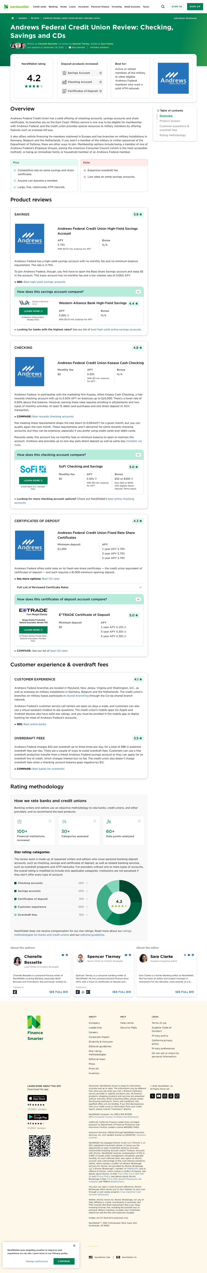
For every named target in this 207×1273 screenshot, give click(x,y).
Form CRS (123, 1174)
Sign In (177, 6)
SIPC (136, 1168)
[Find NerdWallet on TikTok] (177, 1096)
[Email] (63, 955)
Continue (64, 1261)
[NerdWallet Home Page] (16, 6)
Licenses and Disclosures (126, 1117)
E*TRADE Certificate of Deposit (84, 615)
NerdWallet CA (129, 1257)
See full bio (58, 991)
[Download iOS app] (37, 1098)
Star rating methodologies (97, 1053)
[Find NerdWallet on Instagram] (164, 1096)
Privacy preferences (163, 1048)
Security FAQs (128, 1027)
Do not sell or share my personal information (165, 1055)
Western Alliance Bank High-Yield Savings (93, 303)
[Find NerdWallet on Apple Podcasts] (171, 1096)
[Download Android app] (38, 1117)
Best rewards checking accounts (53, 416)
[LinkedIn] (66, 955)
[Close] (74, 1245)
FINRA (130, 1168)
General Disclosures (127, 1179)
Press (92, 1064)
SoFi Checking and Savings (81, 466)
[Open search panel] (163, 6)
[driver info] (68, 315)
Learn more (36, 311)
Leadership (95, 1027)
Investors (94, 1073)
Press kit (94, 1068)
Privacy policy (160, 1035)
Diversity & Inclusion (101, 1041)
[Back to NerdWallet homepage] (12, 18)
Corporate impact (99, 1037)
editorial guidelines (92, 934)
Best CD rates (51, 578)
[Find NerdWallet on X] (152, 1096)
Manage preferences (37, 1261)
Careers (93, 1032)
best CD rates (59, 650)
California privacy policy (162, 1042)
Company (94, 1023)
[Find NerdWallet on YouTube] (158, 1096)
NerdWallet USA (102, 1257)
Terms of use (159, 1023)
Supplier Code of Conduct (161, 1029)
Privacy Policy (103, 1176)
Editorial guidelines (100, 1046)
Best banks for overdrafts (48, 768)
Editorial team (97, 1059)
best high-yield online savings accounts (116, 329)
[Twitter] (185, 955)
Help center (127, 1023)
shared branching (77, 695)
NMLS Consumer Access (100, 1117)
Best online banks (35, 724)
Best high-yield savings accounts (44, 281)
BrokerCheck (117, 1181)
